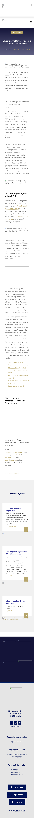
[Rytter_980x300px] (17, 5)
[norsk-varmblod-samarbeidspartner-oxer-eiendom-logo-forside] (24, 640)
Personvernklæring (16, 726)
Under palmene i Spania (16, 386)
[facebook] (11, 723)
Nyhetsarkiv (16, 49)
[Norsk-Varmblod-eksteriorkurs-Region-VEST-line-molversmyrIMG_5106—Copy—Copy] (17, 618)
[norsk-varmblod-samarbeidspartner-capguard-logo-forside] (9, 662)
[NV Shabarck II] (3, 583)
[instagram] (15, 723)
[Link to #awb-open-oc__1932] (31, 22)
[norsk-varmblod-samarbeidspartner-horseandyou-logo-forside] (25, 661)
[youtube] (19, 723)
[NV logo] (4, 20)
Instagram (8, 457)
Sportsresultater (26, 49)
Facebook (16, 455)
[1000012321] (3, 533)
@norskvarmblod (11, 460)
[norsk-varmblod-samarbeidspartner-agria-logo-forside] (9, 641)
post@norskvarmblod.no (15, 452)
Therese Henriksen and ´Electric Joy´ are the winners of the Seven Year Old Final (18, 364)
